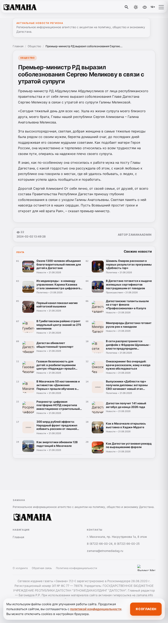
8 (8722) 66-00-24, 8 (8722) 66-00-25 (113, 543)
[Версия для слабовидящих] (144, 7)
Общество (34, 46)
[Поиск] (127, 7)
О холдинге (20, 568)
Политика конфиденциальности (76, 568)
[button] (161, 7)
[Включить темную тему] (136, 7)
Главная (18, 46)
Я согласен (146, 609)
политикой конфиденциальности (95, 609)
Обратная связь (42, 568)
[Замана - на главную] (20, 7)
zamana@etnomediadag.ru (105, 550)
